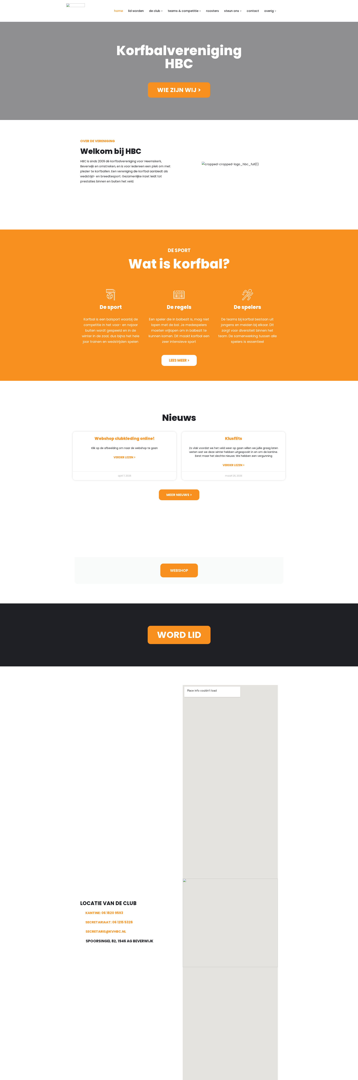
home (118, 11)
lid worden (136, 11)
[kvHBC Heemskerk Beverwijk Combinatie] (75, 10)
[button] (162, 11)
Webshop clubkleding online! (125, 438)
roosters (212, 11)
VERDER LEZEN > (124, 457)
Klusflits (233, 438)
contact (253, 11)
